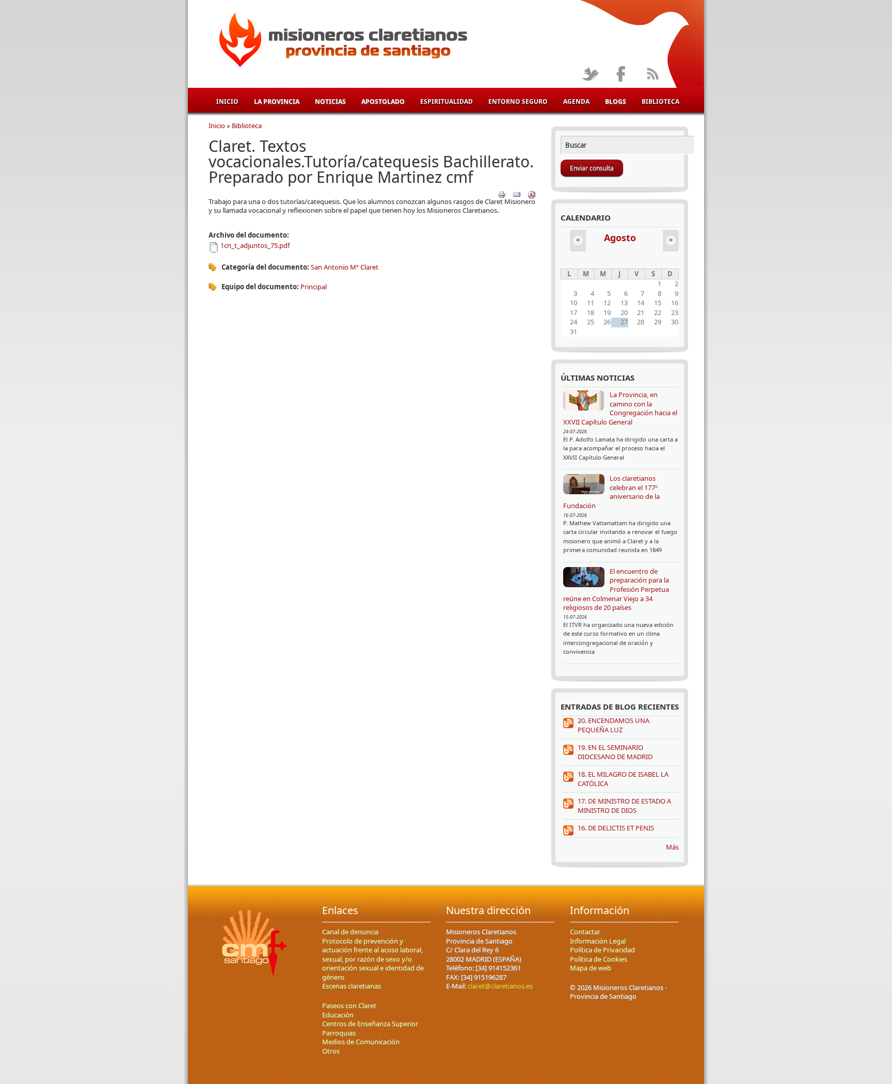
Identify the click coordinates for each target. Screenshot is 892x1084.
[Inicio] (341, 41)
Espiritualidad (446, 101)
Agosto (620, 237)
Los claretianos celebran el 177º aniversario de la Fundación (611, 492)
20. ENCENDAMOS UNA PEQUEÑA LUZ (613, 725)
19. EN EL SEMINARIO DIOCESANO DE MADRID (615, 752)
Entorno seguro (518, 101)
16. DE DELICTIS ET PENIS (616, 827)
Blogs (615, 101)
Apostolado (383, 101)
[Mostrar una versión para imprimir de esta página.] (502, 194)
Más (672, 847)
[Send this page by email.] (517, 194)
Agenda (576, 101)
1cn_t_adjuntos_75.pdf (255, 245)
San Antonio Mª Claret (344, 267)
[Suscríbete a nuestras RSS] (652, 74)
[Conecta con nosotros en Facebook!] (621, 74)
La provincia (276, 101)
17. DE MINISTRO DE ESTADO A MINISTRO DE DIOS (624, 805)
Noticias (330, 101)
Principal (313, 286)
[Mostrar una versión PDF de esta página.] (532, 194)
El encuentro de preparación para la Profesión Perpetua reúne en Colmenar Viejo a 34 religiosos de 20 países (616, 589)
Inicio (227, 101)
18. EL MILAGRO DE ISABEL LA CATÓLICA (623, 778)
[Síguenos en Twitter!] (590, 74)
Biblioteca (660, 101)
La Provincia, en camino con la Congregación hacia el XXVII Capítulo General (620, 408)
